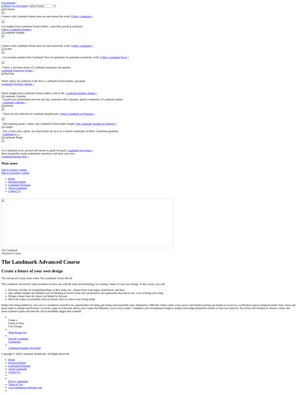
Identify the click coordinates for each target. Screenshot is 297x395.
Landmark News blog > (80, 150)
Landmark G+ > (11, 134)
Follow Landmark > (82, 16)
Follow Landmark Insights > (16, 29)
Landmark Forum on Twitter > (18, 70)
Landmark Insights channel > (81, 93)
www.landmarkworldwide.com (25, 387)
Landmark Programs (19, 184)
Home (11, 178)
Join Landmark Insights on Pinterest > (96, 123)
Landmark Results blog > (15, 156)
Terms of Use (15, 384)
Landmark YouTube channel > (17, 84)
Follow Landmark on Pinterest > (77, 113)
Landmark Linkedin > (14, 102)
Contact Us (14, 191)
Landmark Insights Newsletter (24, 348)
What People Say (17, 332)
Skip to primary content (14, 169)
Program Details (17, 181)
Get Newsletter (20, 5)
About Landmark (17, 188)
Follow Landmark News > (114, 57)
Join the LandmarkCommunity (18, 340)
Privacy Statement (18, 381)
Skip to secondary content (15, 172)
